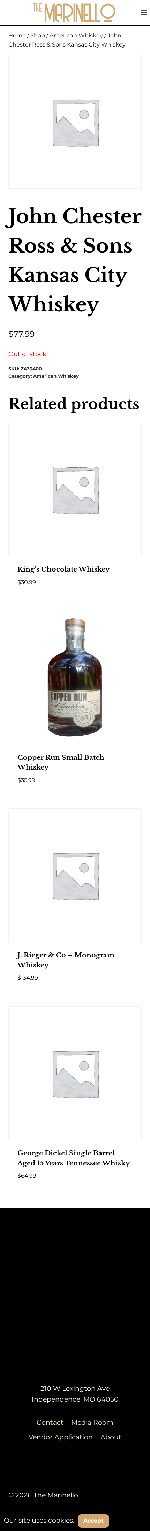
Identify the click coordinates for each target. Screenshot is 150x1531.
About (110, 1437)
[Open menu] (143, 12)
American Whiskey (56, 376)
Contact (50, 1422)
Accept (93, 1520)
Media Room (92, 1422)
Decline (130, 1520)
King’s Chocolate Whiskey (63, 569)
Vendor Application (61, 1437)
